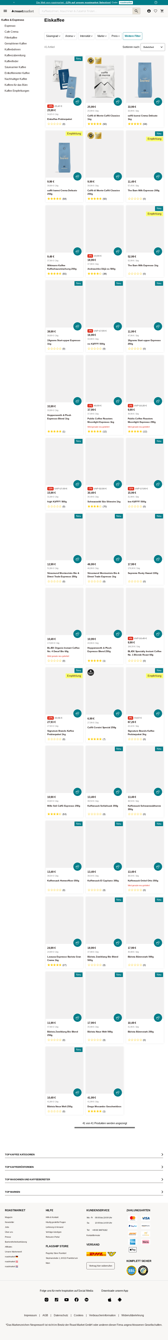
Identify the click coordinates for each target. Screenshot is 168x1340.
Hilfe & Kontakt (52, 1323)
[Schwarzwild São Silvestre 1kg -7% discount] (104, 461)
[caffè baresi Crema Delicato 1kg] (145, 79)
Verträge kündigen (54, 1338)
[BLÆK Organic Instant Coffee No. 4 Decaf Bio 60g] (64, 611)
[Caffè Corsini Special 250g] (104, 691)
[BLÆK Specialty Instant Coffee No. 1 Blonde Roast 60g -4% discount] (145, 611)
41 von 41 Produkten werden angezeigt (105, 1123)
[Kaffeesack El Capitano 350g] (104, 844)
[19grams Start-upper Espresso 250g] (145, 304)
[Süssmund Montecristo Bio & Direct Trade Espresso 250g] (64, 536)
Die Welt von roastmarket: (73, 2)
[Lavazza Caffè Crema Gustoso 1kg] (106, 1177)
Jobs (7, 1333)
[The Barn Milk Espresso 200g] (145, 154)
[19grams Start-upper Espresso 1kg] (64, 304)
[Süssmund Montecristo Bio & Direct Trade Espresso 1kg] (104, 536)
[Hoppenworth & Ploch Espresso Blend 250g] (104, 611)
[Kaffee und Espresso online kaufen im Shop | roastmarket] (23, 11)
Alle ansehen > (153, 1148)
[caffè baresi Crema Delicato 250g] (64, 154)
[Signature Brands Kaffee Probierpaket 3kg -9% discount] (145, 691)
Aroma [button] (69, 36)
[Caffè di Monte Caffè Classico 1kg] (104, 79)
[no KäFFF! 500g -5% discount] (104, 304)
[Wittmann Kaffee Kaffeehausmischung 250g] (64, 229)
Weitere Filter (132, 36)
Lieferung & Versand (54, 1333)
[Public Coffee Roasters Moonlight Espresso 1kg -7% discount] (104, 378)
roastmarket (126, 2)
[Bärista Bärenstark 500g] (145, 920)
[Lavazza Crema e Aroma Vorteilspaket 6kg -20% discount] (63, 1177)
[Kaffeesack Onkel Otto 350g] (145, 844)
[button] (153, 47)
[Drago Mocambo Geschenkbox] (104, 1070)
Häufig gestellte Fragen (56, 1328)
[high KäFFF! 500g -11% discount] (64, 461)
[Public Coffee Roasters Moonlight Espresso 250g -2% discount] (145, 378)
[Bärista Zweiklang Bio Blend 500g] (104, 920)
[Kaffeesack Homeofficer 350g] (64, 844)
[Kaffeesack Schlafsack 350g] (104, 769)
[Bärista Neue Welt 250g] (64, 1070)
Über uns (9, 1338)
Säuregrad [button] (52, 36)
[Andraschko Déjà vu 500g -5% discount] (104, 229)
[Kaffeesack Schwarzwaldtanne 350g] (145, 769)
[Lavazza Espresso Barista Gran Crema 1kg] (64, 920)
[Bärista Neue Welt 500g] (104, 995)
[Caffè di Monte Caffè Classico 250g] (104, 154)
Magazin (8, 1323)
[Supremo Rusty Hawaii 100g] (145, 536)
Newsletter (9, 1328)
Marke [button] (101, 36)
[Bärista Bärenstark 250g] (145, 995)
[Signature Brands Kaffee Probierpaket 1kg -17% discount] (64, 691)
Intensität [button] (85, 36)
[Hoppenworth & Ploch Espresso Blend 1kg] (64, 378)
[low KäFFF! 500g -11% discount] (145, 461)
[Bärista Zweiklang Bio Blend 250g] (64, 995)
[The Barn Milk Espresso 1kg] (145, 229)
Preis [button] (115, 36)
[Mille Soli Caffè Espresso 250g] (64, 769)
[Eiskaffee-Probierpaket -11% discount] (64, 79)
